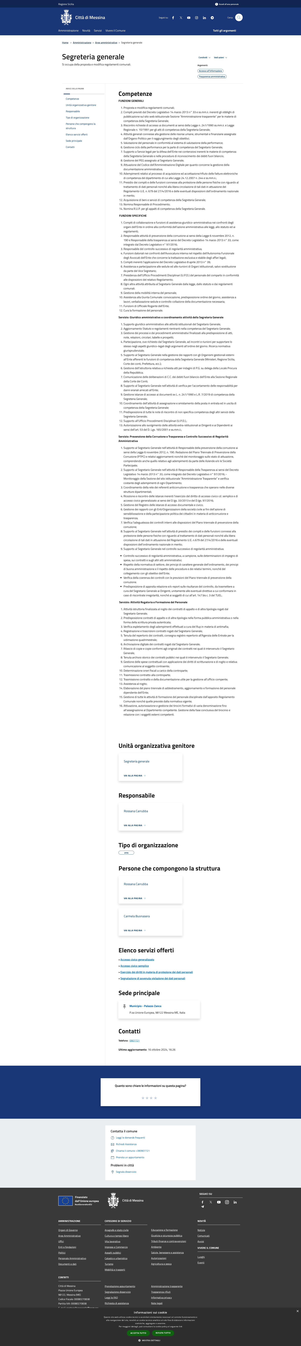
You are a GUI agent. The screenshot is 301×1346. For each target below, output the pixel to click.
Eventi (201, 1262)
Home (65, 42)
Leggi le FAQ (111, 1297)
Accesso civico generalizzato (137, 959)
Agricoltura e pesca (161, 1264)
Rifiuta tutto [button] (163, 1333)
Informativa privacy (161, 1297)
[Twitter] (180, 17)
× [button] (297, 1311)
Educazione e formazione (164, 1230)
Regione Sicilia (66, 4)
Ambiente (156, 1247)
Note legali (157, 1303)
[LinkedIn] (203, 17)
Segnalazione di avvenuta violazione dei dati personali (152, 978)
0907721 (135, 1040)
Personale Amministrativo (72, 1258)
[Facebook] (172, 17)
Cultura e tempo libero (117, 1236)
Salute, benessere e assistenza (167, 1252)
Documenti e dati (67, 1264)
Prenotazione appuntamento (120, 1286)
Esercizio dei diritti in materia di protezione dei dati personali (156, 972)
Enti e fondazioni (67, 1247)
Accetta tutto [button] (138, 1333)
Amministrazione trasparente (166, 1286)
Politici (62, 1253)
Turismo (109, 1264)
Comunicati (204, 1236)
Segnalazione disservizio (118, 1292)
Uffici (61, 1241)
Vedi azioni (219, 57)
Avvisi (201, 1241)
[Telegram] (211, 17)
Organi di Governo (68, 1230)
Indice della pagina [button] (75, 88)
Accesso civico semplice (134, 966)
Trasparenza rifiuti (161, 1292)
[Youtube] (187, 17)
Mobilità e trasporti (115, 1269)
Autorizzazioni (158, 1258)
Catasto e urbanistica (116, 1258)
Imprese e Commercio (116, 1247)
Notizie (201, 1230)
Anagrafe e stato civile (117, 1230)
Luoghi (201, 1257)
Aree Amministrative (69, 1236)
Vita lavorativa (112, 1241)
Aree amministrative (106, 42)
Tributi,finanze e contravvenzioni (168, 1241)
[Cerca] (239, 17)
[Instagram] (195, 17)
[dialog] (150, 1327)
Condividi (203, 57)
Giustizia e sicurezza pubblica (166, 1235)
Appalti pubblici (113, 1253)
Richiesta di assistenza (117, 1303)
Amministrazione (82, 42)
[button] (150, 1340)
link (180, 1326)
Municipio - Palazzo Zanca (145, 1006)
